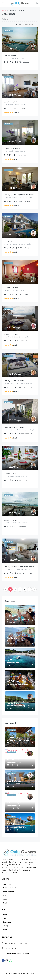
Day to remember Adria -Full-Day (18, 641)
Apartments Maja (11, 288)
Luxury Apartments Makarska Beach (19, 195)
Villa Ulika (8, 241)
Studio (5, 903)
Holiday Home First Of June (18, 740)
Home (5, 930)
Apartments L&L (10, 474)
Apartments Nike (11, 334)
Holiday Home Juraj (12, 55)
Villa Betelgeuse (13, 805)
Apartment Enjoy (14, 762)
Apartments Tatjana (12, 102)
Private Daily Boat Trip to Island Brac (18, 706)
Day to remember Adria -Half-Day (18, 619)
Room (5, 899)
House (5, 895)
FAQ (4, 918)
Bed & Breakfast (9, 892)
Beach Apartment (9, 888)
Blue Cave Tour (13, 662)
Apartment (7, 884)
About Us (6, 914)
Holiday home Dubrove (16, 827)
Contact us (7, 922)
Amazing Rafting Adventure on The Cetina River (18, 684)
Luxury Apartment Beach (14, 381)
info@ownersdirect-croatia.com (17, 953)
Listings (5, 926)
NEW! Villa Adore (14, 784)
